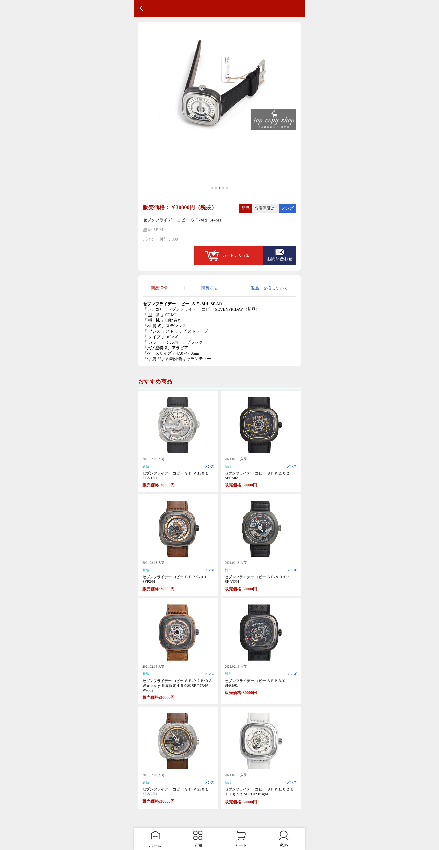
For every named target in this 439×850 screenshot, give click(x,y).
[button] (212, 188)
